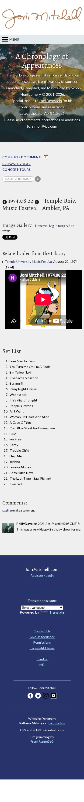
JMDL (42, 665)
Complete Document (22, 157)
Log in (53, 226)
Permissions (42, 642)
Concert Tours (16, 170)
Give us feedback (42, 637)
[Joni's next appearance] (37, 201)
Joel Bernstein (50, 100)
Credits (42, 659)
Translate (56, 612)
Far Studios (57, 723)
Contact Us (42, 631)
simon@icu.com (44, 126)
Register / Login (42, 575)
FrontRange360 (42, 741)
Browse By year (16, 164)
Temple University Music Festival (28, 262)
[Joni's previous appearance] (4, 201)
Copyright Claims (42, 648)
